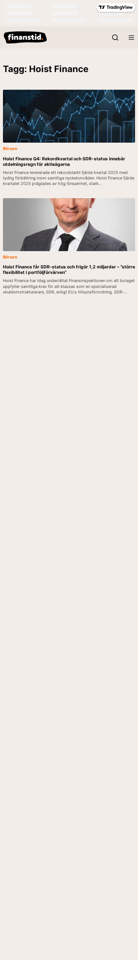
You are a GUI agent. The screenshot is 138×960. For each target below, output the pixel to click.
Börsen (10, 148)
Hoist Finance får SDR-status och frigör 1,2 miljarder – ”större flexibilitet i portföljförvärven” (69, 269)
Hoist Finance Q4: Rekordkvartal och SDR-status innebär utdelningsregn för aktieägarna (64, 161)
